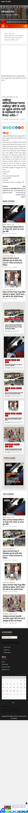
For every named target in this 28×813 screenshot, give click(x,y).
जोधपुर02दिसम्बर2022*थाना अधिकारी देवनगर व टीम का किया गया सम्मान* (8, 189)
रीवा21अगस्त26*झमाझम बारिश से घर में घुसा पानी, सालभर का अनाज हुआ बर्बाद (13, 229)
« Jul (13, 702)
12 (10, 687)
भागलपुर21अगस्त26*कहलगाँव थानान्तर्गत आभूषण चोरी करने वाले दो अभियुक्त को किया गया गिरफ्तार (14, 618)
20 (14, 691)
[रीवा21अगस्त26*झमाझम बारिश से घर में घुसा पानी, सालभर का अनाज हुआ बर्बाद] (14, 214)
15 (21, 687)
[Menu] (6, 26)
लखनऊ (17, 96)
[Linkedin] (16, 126)
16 (24, 687)
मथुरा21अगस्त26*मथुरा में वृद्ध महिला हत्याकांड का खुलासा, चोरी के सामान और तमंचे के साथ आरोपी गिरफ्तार (14, 294)
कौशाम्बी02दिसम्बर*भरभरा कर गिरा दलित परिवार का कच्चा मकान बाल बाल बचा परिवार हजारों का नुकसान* (19, 192)
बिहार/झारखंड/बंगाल (9, 444)
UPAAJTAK (7, 11)
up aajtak (6, 119)
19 (10, 691)
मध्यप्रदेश (8, 224)
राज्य (14, 96)
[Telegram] (10, 126)
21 (17, 691)
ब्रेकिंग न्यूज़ (11, 96)
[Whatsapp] (7, 126)
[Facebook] (4, 126)
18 (7, 691)
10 (3, 687)
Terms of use (7, 647)
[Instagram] (4, 132)
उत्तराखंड (7, 96)
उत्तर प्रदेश (3, 96)
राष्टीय (13, 224)
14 (17, 687)
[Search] (23, 26)
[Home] (3, 26)
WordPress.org (5, 669)
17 (3, 691)
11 (7, 687)
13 (14, 687)
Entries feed (5, 664)
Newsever (22, 716)
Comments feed (6, 667)
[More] (7, 132)
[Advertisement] (14, 60)
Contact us (6, 649)
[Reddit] (22, 126)
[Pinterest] (19, 126)
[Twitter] (13, 126)
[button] (6, 26)
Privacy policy (7, 652)
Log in (3, 661)
